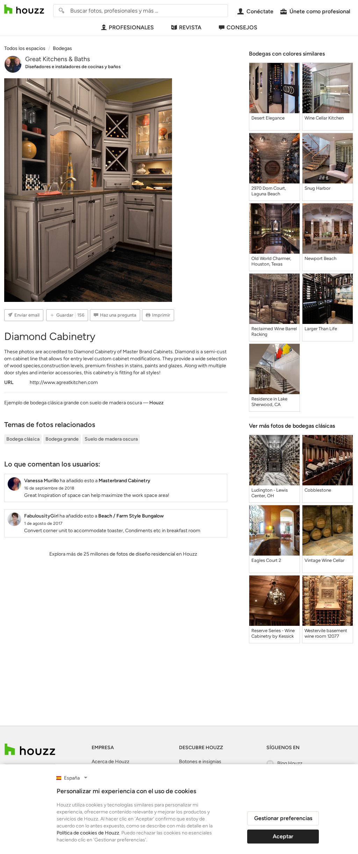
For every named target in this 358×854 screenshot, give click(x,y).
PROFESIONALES (131, 27)
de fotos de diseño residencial (142, 554)
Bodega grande (62, 439)
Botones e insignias (200, 762)
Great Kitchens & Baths (57, 59)
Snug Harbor (317, 188)
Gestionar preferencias (283, 818)
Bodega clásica (23, 439)
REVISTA (190, 27)
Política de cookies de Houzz (88, 833)
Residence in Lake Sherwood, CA (269, 401)
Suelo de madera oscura (111, 439)
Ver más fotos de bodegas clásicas (292, 425)
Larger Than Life (321, 328)
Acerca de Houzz (110, 762)
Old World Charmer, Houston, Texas (271, 261)
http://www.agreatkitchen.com (64, 382)
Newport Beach (320, 258)
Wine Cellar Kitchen (324, 118)
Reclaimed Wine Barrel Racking (274, 331)
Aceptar (283, 836)
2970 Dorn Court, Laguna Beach (268, 191)
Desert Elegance (268, 118)
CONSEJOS (242, 27)
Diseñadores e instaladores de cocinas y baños (73, 66)
